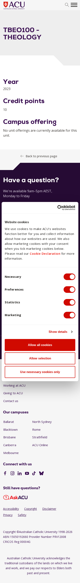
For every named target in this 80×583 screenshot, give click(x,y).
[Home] (20, 9)
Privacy (8, 515)
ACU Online (40, 445)
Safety (22, 515)
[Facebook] (5, 473)
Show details (58, 331)
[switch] (69, 289)
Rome (36, 429)
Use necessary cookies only (40, 372)
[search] (67, 5)
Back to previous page (41, 156)
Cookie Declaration (45, 253)
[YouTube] (27, 473)
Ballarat (8, 422)
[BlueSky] (41, 473)
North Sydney (42, 422)
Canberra (9, 445)
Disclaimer (49, 509)
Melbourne (11, 453)
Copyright (30, 509)
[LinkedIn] (20, 473)
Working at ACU (14, 385)
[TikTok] (34, 473)
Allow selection (40, 358)
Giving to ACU (13, 393)
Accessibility (11, 509)
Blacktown (10, 429)
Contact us (10, 401)
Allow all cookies (40, 345)
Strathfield (39, 437)
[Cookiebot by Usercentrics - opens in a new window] (57, 207)
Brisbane (9, 437)
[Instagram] (12, 473)
